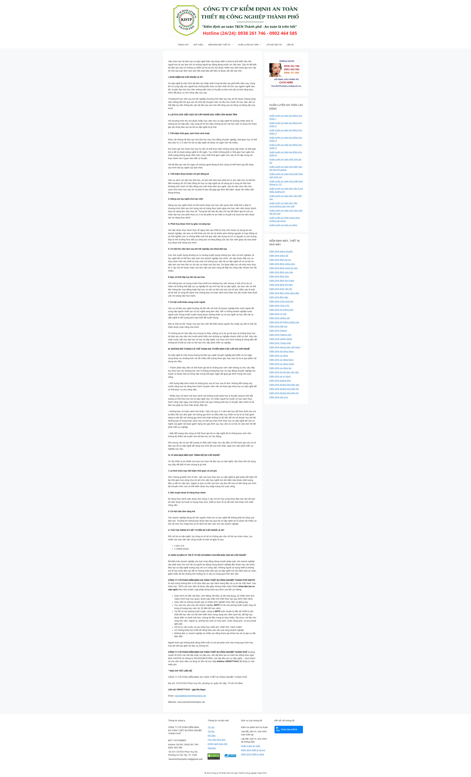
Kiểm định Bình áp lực (280, 260)
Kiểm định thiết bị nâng (252, 754)
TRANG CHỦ (183, 45)
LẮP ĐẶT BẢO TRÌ (274, 45)
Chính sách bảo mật (217, 744)
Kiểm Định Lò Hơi (277, 314)
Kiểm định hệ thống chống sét (284, 322)
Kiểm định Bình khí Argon (281, 280)
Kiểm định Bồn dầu (278, 297)
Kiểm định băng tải (278, 255)
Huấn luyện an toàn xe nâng (283, 225)
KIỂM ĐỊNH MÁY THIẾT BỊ (219, 45)
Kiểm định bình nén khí (280, 289)
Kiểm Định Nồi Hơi (278, 326)
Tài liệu (211, 731)
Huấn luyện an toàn (250, 746)
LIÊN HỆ (290, 45)
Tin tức (211, 727)
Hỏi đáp (211, 735)
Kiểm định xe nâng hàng (281, 360)
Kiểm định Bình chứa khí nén (283, 268)
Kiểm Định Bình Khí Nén (281, 285)
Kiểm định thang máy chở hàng (284, 347)
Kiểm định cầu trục (278, 397)
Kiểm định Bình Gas (279, 276)
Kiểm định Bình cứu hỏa (281, 272)
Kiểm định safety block (280, 339)
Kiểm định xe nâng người (281, 364)
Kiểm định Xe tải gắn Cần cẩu (284, 372)
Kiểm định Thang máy (280, 343)
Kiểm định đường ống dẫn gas (284, 385)
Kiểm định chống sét (279, 318)
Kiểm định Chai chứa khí (281, 301)
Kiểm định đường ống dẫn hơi (284, 389)
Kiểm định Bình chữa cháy (282, 264)
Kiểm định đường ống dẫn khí (284, 393)
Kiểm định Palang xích (280, 335)
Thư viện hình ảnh (216, 740)
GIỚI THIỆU (198, 45)
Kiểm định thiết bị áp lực (253, 750)
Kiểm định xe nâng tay (280, 368)
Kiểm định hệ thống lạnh (281, 310)
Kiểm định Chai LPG (279, 305)
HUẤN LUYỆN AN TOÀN (248, 45)
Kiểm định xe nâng (278, 355)
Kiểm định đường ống (280, 380)
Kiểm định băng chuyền (281, 251)
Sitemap (212, 748)
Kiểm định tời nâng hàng (281, 351)
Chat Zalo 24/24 (289, 729)
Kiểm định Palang (278, 330)
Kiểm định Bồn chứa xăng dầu (284, 293)
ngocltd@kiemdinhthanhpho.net (190, 696)
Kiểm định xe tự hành (280, 376)
